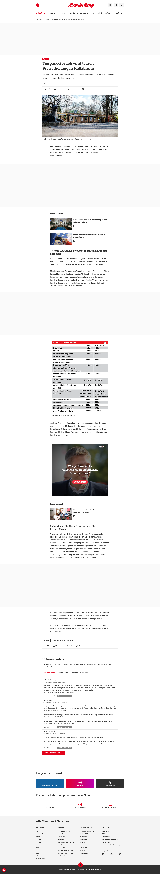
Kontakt (82, 845)
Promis (71, 13)
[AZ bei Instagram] (111, 854)
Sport (61, 13)
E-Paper (82, 842)
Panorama (81, 13)
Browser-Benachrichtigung (66, 842)
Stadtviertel (39, 834)
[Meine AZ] (121, 5)
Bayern (53, 13)
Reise (37, 856)
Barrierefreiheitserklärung (110, 839)
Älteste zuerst (63, 673)
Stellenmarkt (62, 856)
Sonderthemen (84, 856)
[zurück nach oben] (80, 865)
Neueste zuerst (49, 673)
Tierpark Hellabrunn (58, 640)
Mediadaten (83, 847)
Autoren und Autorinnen (87, 831)
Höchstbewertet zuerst (79, 673)
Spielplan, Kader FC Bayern (66, 850)
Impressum (105, 831)
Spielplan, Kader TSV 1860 (66, 853)
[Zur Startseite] (81, 8)
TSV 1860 (38, 842)
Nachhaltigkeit (40, 858)
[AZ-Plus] (37, 5)
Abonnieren (83, 836)
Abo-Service (83, 839)
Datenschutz (106, 836)
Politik (99, 13)
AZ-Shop (82, 850)
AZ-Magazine (84, 853)
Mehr (117, 13)
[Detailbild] (114, 96)
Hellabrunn (69, 152)
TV (92, 13)
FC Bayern (39, 839)
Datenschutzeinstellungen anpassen (113, 845)
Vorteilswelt (61, 847)
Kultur (108, 13)
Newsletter (61, 834)
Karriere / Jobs (84, 834)
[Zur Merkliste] (116, 5)
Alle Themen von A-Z (64, 831)
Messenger (61, 836)
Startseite (39, 19)
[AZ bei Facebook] (103, 854)
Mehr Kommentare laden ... (54, 753)
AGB (103, 834)
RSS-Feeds (61, 839)
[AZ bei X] (120, 854)
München (40, 13)
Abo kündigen (106, 842)
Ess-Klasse (61, 845)
